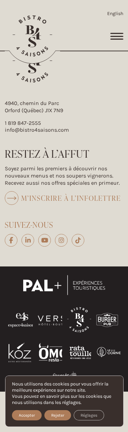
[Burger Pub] (107, 328)
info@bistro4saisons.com (37, 130)
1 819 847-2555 (23, 123)
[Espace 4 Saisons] (22, 333)
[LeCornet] (110, 356)
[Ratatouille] (81, 365)
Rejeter (57, 415)
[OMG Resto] (52, 365)
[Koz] (20, 365)
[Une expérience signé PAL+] (64, 296)
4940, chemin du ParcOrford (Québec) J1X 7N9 (34, 107)
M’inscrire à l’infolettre (71, 198)
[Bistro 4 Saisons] (32, 36)
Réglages (89, 415)
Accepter (27, 415)
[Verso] (55, 333)
